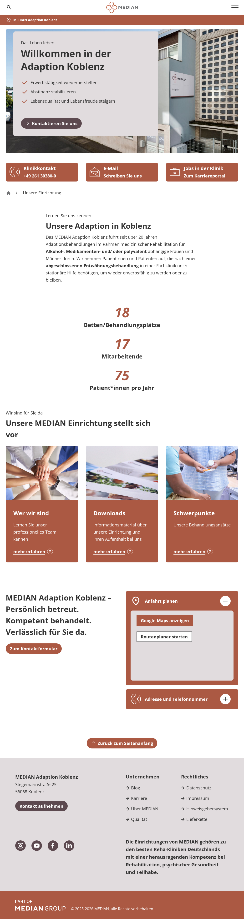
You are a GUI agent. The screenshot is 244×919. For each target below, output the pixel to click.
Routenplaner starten (164, 637)
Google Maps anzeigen (165, 620)
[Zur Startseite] (121, 7)
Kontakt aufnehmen (41, 806)
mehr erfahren (29, 551)
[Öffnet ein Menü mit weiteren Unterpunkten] (235, 7)
